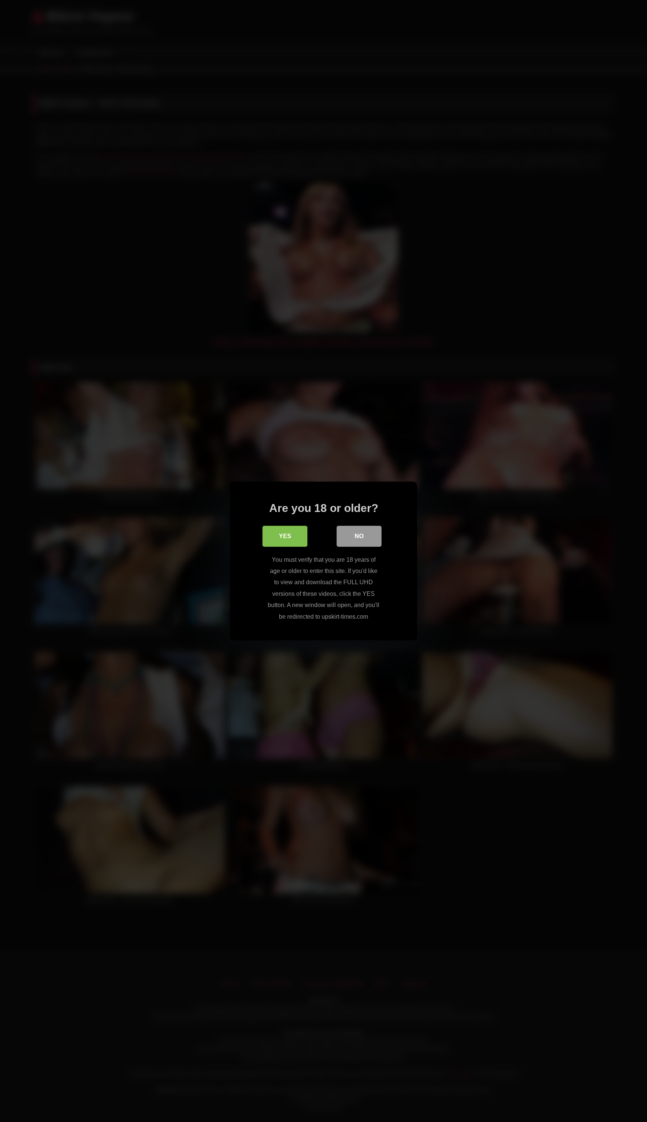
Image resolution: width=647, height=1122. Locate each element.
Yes (285, 536)
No (359, 536)
